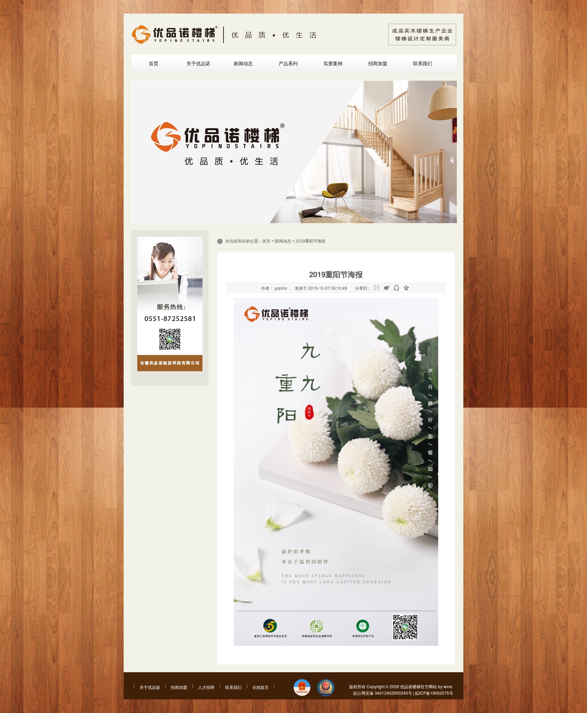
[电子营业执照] (302, 688)
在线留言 (260, 687)
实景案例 (332, 63)
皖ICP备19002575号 (434, 693)
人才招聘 (206, 687)
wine (447, 686)
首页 (153, 63)
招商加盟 (377, 63)
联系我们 (422, 63)
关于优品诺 (198, 63)
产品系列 (288, 63)
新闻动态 (243, 63)
